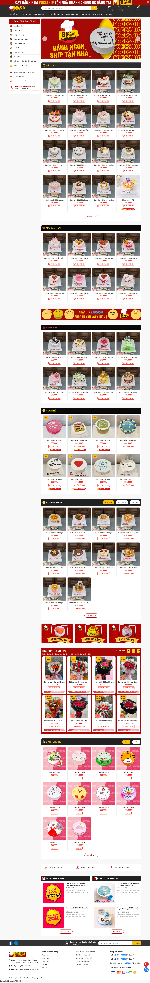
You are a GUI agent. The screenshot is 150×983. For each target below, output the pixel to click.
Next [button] (138, 38)
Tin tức (44, 964)
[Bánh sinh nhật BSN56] (54, 465)
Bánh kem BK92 (103, 807)
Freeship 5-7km (19, 76)
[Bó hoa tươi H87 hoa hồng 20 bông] (104, 707)
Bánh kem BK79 (54, 842)
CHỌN (56, 778)
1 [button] (90, 56)
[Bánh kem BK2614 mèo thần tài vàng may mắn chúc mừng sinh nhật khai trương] (103, 378)
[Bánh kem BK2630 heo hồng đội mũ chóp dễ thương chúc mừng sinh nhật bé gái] (79, 116)
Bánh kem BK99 (79, 772)
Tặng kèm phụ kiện (20, 81)
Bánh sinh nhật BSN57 (128, 440)
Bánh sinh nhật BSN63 (79, 440)
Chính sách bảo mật (83, 955)
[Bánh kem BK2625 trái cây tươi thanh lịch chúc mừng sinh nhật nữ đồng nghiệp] (103, 151)
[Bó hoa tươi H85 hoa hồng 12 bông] (54, 707)
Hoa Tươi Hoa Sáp (51, 651)
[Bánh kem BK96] (54, 793)
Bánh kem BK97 (128, 772)
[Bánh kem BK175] (128, 186)
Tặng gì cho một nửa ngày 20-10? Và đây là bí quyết (128, 884)
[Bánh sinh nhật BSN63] (79, 426)
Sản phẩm (46, 961)
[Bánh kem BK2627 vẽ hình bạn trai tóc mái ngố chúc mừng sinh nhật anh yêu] (54, 151)
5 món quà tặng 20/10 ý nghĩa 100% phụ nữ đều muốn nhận (128, 909)
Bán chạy (51, 65)
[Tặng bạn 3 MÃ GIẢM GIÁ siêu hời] (53, 917)
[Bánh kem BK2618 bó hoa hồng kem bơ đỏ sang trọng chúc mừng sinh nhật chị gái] (103, 343)
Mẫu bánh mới (53, 228)
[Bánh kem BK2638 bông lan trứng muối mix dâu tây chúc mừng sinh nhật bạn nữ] (103, 519)
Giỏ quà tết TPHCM (14, 981)
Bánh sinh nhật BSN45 (79, 479)
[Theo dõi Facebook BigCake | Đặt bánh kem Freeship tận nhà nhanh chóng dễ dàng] (11, 943)
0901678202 (121, 959)
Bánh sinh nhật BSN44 (103, 479)
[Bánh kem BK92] (103, 793)
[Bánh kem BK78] (79, 828)
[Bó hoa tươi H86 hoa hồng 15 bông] (79, 707)
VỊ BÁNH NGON (54, 502)
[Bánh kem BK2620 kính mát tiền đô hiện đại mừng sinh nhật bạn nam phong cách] (54, 343)
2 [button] (92, 56)
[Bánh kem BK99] (79, 758)
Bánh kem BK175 (128, 200)
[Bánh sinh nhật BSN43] (128, 465)
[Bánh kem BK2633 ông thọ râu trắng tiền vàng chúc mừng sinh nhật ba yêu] (103, 81)
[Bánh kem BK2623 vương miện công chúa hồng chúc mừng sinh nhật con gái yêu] (54, 186)
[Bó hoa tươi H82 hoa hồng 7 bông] (79, 668)
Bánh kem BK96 (54, 807)
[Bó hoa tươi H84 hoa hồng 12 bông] (128, 668)
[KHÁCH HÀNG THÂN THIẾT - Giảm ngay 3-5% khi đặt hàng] (53, 893)
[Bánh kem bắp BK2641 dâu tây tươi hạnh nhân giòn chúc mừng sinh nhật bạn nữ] (103, 554)
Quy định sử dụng (82, 964)
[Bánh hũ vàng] (91, 633)
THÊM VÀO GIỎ (55, 101)
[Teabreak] (91, 314)
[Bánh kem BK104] (54, 758)
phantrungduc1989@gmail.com (27, 969)
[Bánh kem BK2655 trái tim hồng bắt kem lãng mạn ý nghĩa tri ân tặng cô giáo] (79, 279)
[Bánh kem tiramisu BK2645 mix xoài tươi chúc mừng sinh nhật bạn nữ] (54, 554)
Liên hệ (45, 968)
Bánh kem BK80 (128, 807)
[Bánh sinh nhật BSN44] (103, 465)
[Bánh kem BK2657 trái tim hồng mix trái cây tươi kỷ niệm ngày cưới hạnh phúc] (128, 244)
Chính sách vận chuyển (84, 958)
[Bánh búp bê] (125, 633)
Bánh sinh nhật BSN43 (128, 479)
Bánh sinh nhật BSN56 (54, 479)
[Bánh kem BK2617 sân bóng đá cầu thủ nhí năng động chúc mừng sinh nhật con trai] (128, 343)
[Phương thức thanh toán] (123, 972)
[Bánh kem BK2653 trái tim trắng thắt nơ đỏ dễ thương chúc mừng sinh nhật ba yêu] (128, 279)
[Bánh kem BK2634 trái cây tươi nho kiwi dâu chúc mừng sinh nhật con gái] (79, 81)
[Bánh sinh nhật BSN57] (128, 426)
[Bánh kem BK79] (54, 828)
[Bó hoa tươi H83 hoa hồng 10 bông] (104, 668)
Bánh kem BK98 (103, 772)
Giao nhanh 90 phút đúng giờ (24, 72)
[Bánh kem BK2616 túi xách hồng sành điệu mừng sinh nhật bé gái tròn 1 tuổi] (54, 378)
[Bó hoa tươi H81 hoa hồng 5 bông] (54, 668)
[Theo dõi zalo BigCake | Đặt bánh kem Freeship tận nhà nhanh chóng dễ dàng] (16, 943)
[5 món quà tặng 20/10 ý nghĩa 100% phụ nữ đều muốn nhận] (104, 917)
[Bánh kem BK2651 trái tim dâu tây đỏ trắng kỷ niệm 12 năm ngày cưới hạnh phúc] (103, 244)
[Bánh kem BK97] (128, 758)
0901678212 (26, 966)
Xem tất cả (91, 217)
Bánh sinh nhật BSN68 (54, 440)
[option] (91, 39)
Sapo (43, 978)
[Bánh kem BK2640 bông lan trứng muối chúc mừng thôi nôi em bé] (54, 589)
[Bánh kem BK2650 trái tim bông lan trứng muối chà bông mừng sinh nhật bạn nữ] (128, 554)
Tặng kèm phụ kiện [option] (86, 654)
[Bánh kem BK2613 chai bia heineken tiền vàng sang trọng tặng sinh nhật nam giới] (128, 378)
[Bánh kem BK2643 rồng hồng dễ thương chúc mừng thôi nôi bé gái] (54, 244)
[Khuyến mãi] (75, 2)
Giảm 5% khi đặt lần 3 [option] (69, 654)
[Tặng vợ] (57, 633)
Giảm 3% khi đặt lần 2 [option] (52, 654)
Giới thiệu (45, 958)
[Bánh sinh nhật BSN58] (103, 426)
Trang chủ (45, 955)
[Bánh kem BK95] (79, 793)
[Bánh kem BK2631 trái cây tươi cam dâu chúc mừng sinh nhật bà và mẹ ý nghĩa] (54, 116)
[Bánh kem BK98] (103, 758)
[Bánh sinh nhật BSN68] (54, 426)
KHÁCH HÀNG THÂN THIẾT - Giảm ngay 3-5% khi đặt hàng (77, 884)
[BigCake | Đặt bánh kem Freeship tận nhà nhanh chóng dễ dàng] (17, 8)
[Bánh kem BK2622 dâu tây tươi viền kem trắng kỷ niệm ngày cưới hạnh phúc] (79, 186)
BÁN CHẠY (51, 327)
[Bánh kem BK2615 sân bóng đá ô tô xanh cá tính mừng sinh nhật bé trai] (79, 378)
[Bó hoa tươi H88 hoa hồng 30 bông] (128, 707)
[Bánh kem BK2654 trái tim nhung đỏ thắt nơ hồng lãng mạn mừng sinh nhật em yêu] (103, 279)
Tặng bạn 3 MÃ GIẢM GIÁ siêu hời (77, 909)
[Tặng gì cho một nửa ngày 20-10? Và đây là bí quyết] (104, 893)
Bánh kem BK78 (79, 842)
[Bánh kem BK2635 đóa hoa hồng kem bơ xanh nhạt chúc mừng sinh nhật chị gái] (54, 81)
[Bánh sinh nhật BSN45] (79, 465)
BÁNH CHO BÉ (53, 742)
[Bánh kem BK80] (128, 793)
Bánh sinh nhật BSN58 (103, 440)
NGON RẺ (51, 411)
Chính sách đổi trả (82, 961)
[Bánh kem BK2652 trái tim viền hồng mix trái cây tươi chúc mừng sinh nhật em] (79, 244)
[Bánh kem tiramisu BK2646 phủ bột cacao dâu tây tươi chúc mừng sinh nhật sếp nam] (79, 519)
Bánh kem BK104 (55, 772)
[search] (94, 8)
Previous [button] (44, 38)
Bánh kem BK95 (79, 807)
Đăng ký (137, 943)
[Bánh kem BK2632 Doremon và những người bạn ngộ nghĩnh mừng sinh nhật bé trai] (128, 81)
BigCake (27, 978)
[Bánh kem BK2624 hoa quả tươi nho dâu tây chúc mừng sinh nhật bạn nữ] (128, 151)
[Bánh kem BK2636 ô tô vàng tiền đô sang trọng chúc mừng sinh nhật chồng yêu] (79, 589)
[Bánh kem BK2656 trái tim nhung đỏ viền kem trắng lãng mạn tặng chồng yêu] (54, 279)
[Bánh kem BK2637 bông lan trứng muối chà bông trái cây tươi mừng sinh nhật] (54, 519)
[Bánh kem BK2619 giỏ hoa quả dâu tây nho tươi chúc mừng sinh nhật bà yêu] (79, 343)
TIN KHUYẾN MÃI (55, 878)
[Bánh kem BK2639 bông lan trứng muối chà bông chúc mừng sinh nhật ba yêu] (128, 519)
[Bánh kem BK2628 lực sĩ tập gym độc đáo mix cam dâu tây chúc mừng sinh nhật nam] (128, 116)
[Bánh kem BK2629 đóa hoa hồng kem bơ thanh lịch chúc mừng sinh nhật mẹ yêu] (103, 116)
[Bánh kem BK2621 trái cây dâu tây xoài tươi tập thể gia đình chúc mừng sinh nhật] (103, 186)
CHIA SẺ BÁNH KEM (107, 878)
